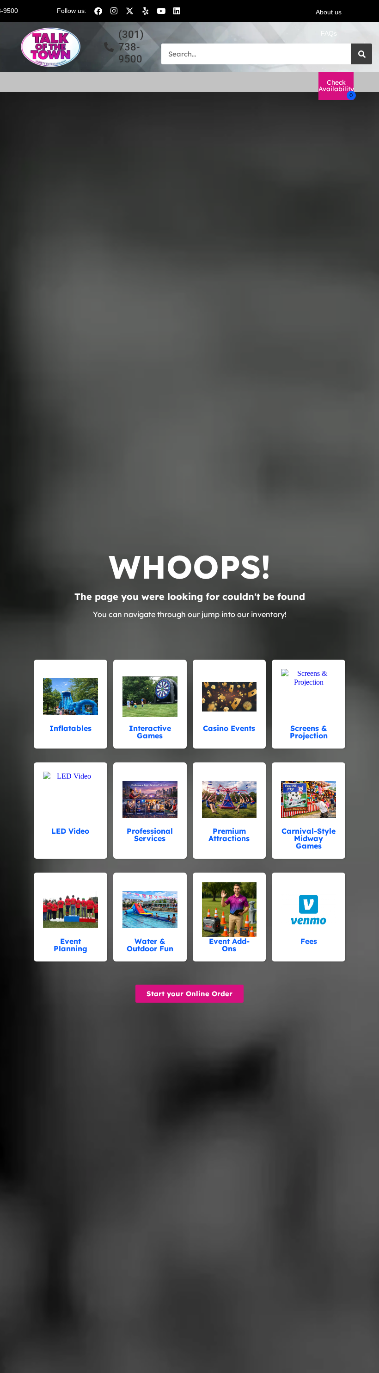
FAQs (329, 33)
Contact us (328, 54)
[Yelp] (145, 11)
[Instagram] (114, 11)
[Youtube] (161, 11)
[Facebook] (98, 11)
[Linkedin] (176, 11)
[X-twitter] (129, 11)
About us (329, 12)
